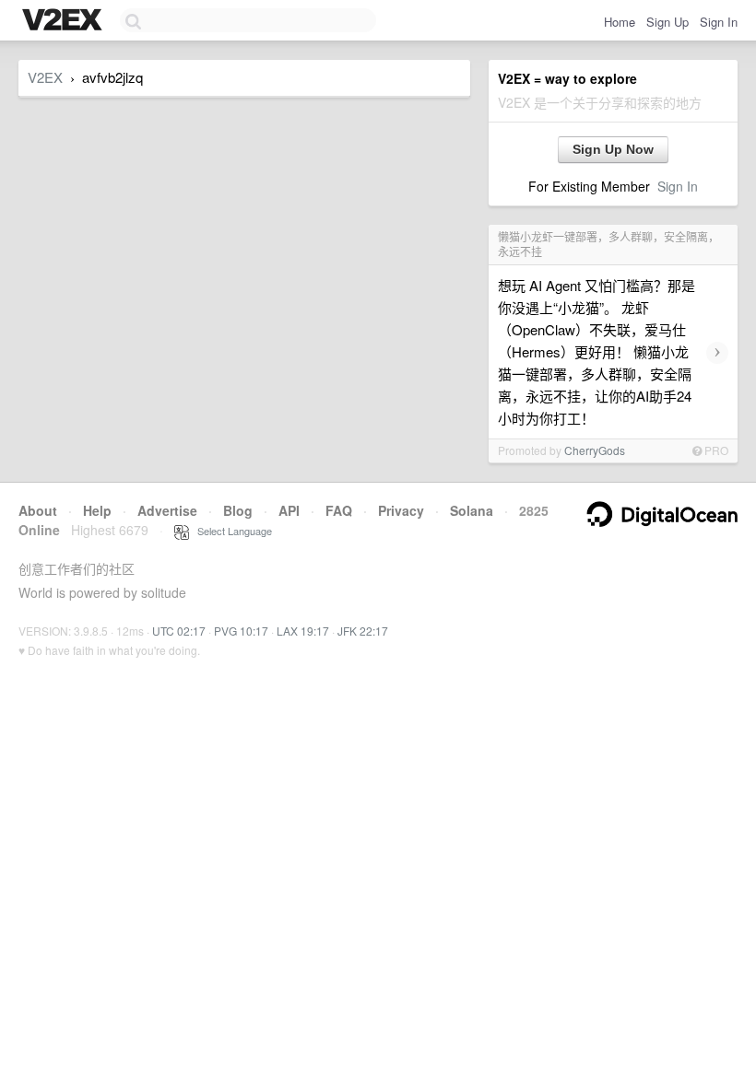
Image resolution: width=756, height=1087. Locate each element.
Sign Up (667, 21)
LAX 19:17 (303, 630)
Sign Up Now (613, 149)
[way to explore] (64, 21)
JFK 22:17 (362, 630)
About (37, 510)
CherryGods (594, 450)
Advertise (167, 510)
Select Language (230, 530)
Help (97, 510)
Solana (471, 510)
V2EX (45, 77)
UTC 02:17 (179, 630)
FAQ (338, 510)
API (289, 510)
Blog (238, 510)
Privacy (401, 510)
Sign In (719, 21)
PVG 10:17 (241, 630)
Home (619, 21)
